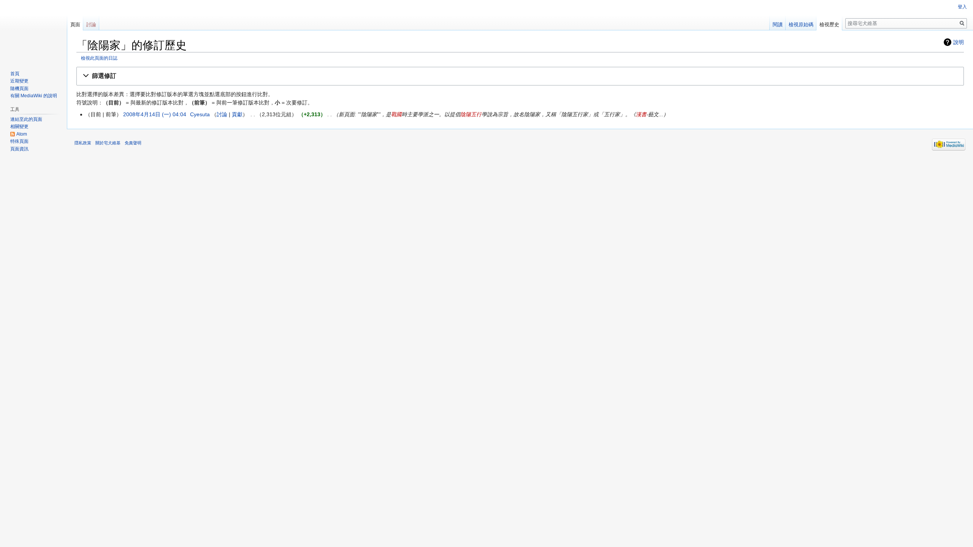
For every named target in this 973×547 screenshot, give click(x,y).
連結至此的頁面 (26, 119)
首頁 (14, 73)
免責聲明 (133, 143)
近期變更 (19, 81)
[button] (520, 76)
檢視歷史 (829, 24)
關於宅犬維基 (107, 143)
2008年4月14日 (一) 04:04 (154, 114)
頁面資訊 (19, 149)
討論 (222, 114)
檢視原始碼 (801, 24)
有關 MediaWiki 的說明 (33, 95)
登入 (962, 6)
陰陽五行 (471, 114)
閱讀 (778, 24)
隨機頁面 (19, 88)
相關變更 (19, 126)
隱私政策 (82, 143)
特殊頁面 (19, 141)
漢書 (641, 114)
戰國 (396, 114)
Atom (21, 134)
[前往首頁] (33, 30)
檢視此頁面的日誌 (99, 57)
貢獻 (237, 114)
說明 (958, 42)
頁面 (75, 24)
